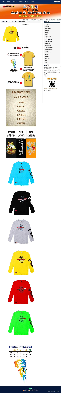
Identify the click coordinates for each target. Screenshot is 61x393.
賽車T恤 (46, 54)
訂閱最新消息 (26, 390)
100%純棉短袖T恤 (48, 41)
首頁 (4, 22)
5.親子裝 (46, 34)
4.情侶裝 (46, 32)
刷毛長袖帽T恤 (48, 45)
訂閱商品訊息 (32, 390)
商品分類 (8, 22)
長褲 (46, 60)
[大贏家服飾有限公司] (9, 7)
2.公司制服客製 (48, 28)
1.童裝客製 (47, 26)
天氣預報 (45, 76)
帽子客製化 (47, 58)
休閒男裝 (46, 56)
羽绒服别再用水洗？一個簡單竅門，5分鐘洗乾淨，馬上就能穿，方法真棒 (51, 71)
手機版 (36, 390)
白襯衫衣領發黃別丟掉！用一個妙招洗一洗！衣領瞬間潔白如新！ (51, 68)
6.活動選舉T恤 (48, 36)
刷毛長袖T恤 (47, 43)
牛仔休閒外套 (47, 53)
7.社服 (46, 38)
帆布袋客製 (47, 24)
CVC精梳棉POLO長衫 (49, 49)
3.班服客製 (47, 30)
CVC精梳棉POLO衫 (48, 47)
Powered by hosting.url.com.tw (53, 391)
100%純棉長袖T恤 (48, 39)
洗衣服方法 (46, 74)
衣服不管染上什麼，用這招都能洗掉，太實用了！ (52, 73)
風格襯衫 (46, 51)
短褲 (46, 62)
